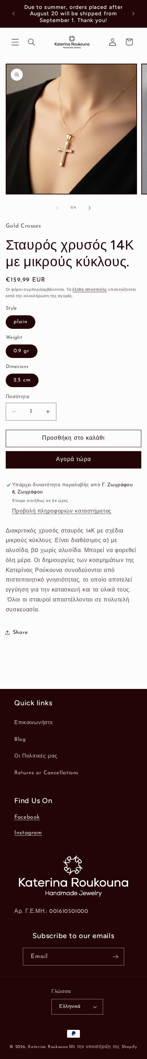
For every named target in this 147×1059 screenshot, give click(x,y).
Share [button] (20, 632)
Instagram (28, 833)
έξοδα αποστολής (89, 290)
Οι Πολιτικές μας (35, 756)
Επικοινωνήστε (33, 723)
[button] (15, 42)
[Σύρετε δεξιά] (89, 208)
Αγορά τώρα (73, 459)
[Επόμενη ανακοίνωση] (133, 14)
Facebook (27, 817)
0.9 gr (22, 351)
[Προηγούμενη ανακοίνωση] (13, 14)
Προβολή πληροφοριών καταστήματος (61, 511)
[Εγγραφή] (115, 956)
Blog (20, 739)
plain (20, 322)
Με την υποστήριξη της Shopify (103, 1047)
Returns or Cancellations (46, 773)
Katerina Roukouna (48, 1047)
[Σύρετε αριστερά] (57, 208)
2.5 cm (22, 380)
